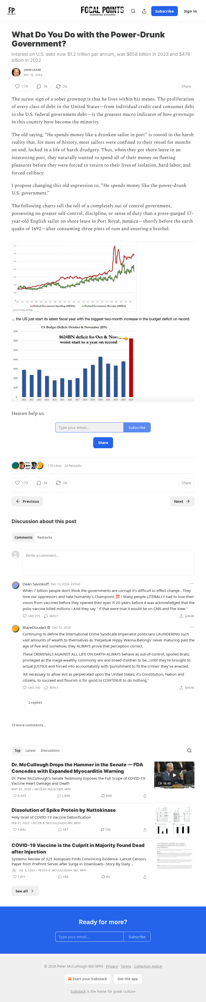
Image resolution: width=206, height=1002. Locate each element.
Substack (78, 991)
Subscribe (164, 11)
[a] (174, 775)
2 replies (35, 702)
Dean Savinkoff (36, 583)
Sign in (190, 11)
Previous (31, 501)
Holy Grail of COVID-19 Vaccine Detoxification (51, 817)
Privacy (112, 966)
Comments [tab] (23, 537)
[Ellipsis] (192, 584)
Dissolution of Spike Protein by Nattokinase (64, 810)
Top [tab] (17, 750)
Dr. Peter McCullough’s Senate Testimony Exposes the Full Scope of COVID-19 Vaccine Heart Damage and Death (78, 781)
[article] (103, 780)
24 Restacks (73, 465)
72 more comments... (29, 725)
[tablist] (33, 537)
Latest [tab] (30, 750)
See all (22, 890)
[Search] (133, 11)
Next (178, 501)
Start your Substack (90, 978)
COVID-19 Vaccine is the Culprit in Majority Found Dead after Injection (78, 848)
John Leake (32, 70)
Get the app (128, 978)
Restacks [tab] (44, 537)
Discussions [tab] (50, 750)
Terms (126, 966)
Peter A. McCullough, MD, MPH (57, 823)
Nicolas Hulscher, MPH (52, 789)
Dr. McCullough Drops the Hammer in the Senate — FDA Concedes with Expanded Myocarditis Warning (77, 768)
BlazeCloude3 (34, 627)
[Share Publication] (144, 11)
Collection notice (148, 966)
